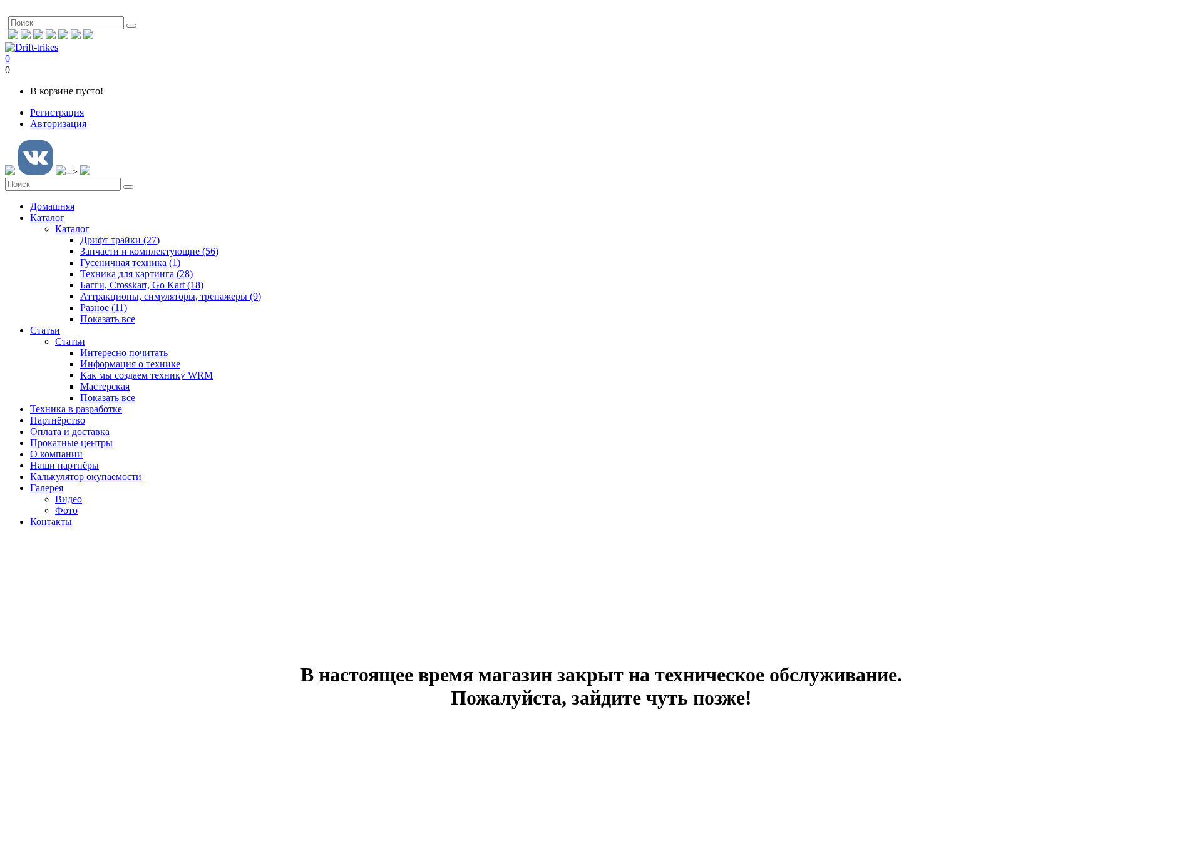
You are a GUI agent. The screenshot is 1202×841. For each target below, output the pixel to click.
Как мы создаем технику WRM (146, 375)
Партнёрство (57, 420)
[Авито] (13, 36)
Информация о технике (130, 364)
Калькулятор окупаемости (85, 476)
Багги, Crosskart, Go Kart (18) (141, 285)
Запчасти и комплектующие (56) (149, 251)
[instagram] (26, 36)
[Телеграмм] (63, 36)
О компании (56, 454)
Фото (66, 510)
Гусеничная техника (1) (130, 262)
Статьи (45, 330)
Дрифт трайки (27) (120, 240)
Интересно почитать (124, 352)
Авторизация (58, 123)
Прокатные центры (71, 442)
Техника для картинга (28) (136, 273)
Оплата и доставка (70, 431)
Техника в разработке (76, 409)
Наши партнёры (64, 465)
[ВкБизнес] (51, 36)
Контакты (51, 521)
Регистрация (57, 112)
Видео (68, 499)
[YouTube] (76, 36)
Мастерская (105, 386)
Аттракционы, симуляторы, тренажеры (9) (170, 296)
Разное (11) (103, 307)
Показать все (107, 318)
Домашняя (52, 206)
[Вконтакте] (38, 36)
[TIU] (88, 36)
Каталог (47, 217)
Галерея (46, 487)
